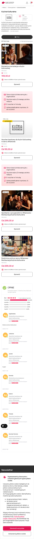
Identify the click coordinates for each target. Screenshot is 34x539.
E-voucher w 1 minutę (13, 104)
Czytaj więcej (14, 31)
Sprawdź (17, 84)
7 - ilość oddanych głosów (24, 18)
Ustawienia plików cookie (17, 534)
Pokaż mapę (6, 41)
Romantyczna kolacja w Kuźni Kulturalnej (16, 317)
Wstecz (4, 7)
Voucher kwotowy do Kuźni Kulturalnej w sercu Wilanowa (15, 338)
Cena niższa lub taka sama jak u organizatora (16, 95)
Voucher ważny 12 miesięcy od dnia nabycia (17, 100)
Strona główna (12, 7)
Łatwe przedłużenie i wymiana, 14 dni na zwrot (17, 108)
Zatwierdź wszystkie (17, 528)
